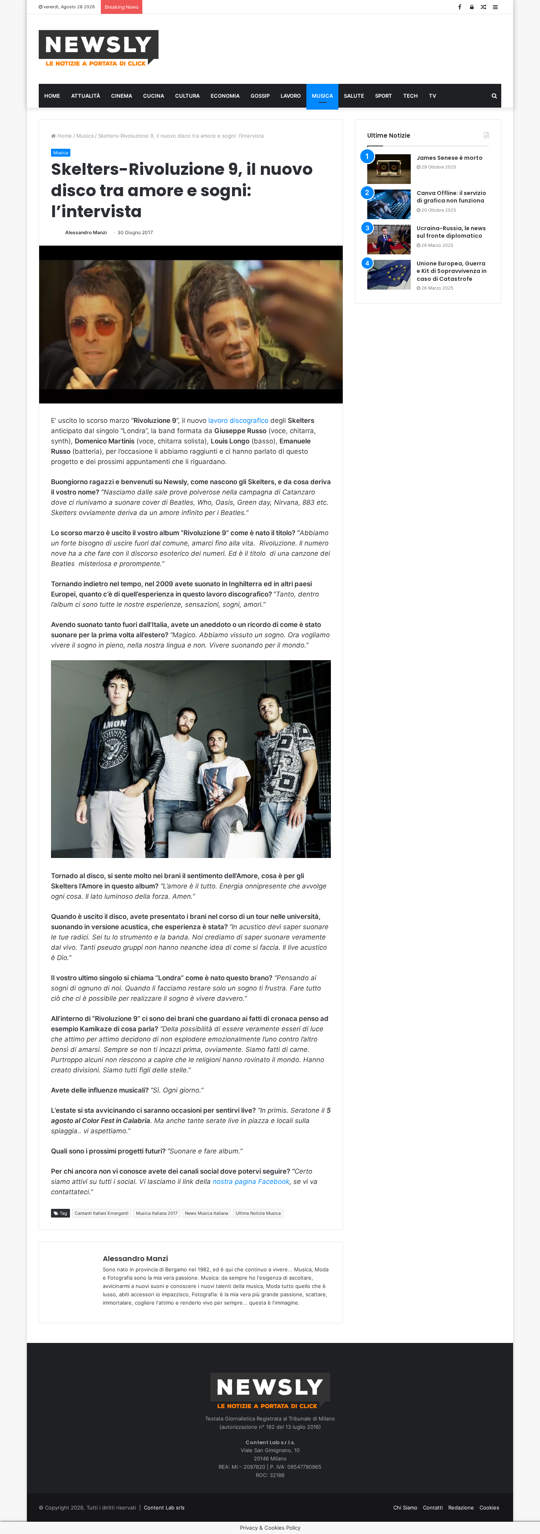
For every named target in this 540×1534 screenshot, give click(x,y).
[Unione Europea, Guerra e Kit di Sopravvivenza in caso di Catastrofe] (389, 275)
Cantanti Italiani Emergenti (101, 1213)
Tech (410, 96)
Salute (354, 96)
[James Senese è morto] (389, 169)
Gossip (260, 96)
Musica (322, 96)
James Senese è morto (450, 158)
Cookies (489, 1507)
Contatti (433, 1507)
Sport (383, 96)
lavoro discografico (239, 420)
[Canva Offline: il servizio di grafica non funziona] (389, 204)
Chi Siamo (405, 1507)
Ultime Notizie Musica (258, 1213)
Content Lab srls (164, 1507)
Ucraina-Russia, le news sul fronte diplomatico (451, 232)
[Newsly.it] (99, 48)
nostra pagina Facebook (251, 1182)
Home (52, 96)
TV (432, 96)
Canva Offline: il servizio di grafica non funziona (451, 197)
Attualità (85, 96)
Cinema (121, 96)
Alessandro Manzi (86, 232)
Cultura (187, 96)
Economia (225, 96)
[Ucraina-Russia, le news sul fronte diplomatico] (389, 239)
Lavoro (291, 96)
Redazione (461, 1507)
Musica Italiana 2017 (156, 1213)
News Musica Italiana (206, 1213)
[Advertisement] (349, 48)
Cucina (153, 96)
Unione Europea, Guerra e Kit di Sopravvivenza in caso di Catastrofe (452, 271)
